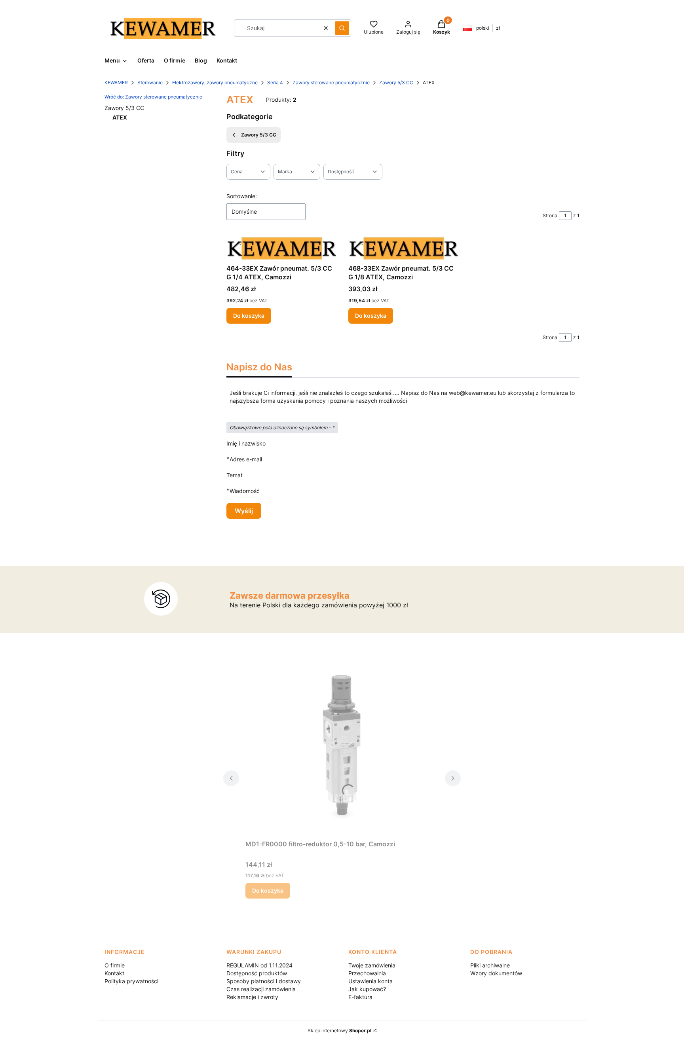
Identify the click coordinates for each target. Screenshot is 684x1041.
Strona (550, 215)
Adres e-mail (246, 459)
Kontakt (114, 973)
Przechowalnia (367, 973)
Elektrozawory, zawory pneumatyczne (215, 82)
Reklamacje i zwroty (252, 997)
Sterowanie (150, 82)
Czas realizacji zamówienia (261, 989)
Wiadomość (245, 490)
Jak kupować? (367, 989)
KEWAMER (116, 82)
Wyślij (244, 511)
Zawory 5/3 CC (396, 82)
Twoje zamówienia (371, 965)
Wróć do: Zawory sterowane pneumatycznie (153, 97)
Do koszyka (248, 315)
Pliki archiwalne (490, 965)
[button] (342, 28)
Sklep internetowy (339, 1030)
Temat (234, 475)
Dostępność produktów (256, 973)
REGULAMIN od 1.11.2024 (259, 965)
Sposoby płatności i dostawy (263, 981)
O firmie (114, 965)
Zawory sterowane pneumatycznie (331, 82)
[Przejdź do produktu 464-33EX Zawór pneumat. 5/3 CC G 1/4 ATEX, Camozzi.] (281, 248)
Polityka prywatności (131, 981)
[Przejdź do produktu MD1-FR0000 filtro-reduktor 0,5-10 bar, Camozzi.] (342, 747)
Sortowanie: (241, 196)
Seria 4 (275, 82)
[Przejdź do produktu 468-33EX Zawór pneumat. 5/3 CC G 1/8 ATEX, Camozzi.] (403, 248)
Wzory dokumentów (496, 973)
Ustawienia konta (370, 981)
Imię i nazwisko (246, 443)
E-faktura (360, 997)
